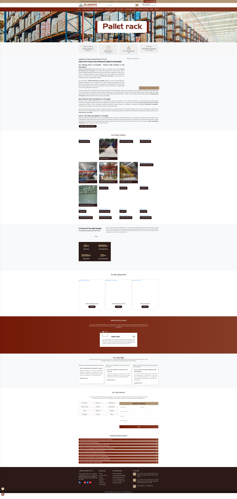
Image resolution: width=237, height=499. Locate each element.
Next (159, 295)
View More (92, 306)
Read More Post (83, 378)
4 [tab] (119, 312)
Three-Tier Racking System (119, 481)
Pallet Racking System (118, 304)
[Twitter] (82, 482)
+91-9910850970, (141, 485)
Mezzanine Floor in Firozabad (85, 112)
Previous (77, 295)
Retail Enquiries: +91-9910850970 (89, 1)
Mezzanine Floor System (145, 304)
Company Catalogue (143, 9)
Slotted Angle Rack (97, 9)
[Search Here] (136, 5)
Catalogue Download (149, 1)
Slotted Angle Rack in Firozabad (96, 80)
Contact (156, 9)
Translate (153, 5)
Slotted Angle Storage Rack (119, 475)
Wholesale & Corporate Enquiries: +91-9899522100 (130, 1)
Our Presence (102, 482)
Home (79, 9)
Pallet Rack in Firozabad (151, 104)
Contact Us (102, 479)
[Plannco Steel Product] (92, 290)
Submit (138, 426)
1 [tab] (113, 312)
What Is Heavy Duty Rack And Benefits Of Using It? (91, 368)
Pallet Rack (120, 9)
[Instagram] (85, 482)
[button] (18, 26)
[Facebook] (80, 482)
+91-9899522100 (149, 485)
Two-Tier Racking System (118, 479)
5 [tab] (121, 312)
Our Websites (103, 484)
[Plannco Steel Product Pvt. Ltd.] (88, 5)
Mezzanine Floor (109, 9)
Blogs (151, 9)
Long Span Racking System (92, 304)
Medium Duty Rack (117, 482)
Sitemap (101, 481)
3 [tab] (117, 312)
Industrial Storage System (118, 477)
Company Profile (86, 9)
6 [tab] (123, 312)
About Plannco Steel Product (87, 126)
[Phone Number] (2, 494)
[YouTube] (90, 482)
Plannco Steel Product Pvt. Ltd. (86, 470)
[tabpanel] (92, 295)
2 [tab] (115, 312)
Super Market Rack (130, 9)
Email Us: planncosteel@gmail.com (108, 1)
